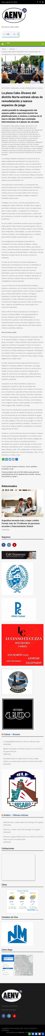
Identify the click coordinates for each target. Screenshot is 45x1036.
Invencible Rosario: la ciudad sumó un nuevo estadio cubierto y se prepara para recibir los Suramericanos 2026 (22, 760)
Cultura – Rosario (12, 734)
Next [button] (42, 511)
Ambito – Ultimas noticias (16, 815)
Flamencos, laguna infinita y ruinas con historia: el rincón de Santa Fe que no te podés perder (23, 838)
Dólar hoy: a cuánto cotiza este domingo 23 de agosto (21, 829)
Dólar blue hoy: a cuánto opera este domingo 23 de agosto (23, 822)
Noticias (40, 88)
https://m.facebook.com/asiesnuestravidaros (37, 2)
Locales (22, 88)
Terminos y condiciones (10, 1006)
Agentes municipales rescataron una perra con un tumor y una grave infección (22, 750)
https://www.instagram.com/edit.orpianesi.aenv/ (40, 2)
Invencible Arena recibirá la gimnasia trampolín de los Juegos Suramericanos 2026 (21, 523)
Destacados (15, 88)
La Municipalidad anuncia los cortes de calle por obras (21, 741)
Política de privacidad (9, 1010)
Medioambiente (31, 88)
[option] (22, 510)
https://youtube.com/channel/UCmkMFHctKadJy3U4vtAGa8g (42, 2)
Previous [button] (3, 511)
